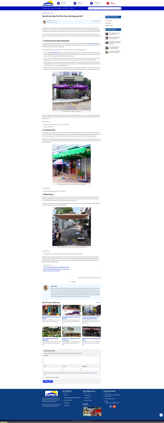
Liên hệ (71, 8)
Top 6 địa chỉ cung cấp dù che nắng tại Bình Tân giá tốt (56, 267)
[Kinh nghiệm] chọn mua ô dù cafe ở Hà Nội (114, 33)
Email (64, 366)
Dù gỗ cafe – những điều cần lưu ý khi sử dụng (114, 52)
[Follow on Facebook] (110, 406)
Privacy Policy (88, 373)
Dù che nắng (50, 13)
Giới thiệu (53, 8)
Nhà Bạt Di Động (109, 25)
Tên (45, 366)
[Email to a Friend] (71, 281)
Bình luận (46, 355)
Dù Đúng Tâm (108, 23)
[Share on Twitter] (70, 281)
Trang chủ (44, 13)
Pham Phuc (52, 20)
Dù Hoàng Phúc (46, 8)
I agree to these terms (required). (52, 377)
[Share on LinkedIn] (74, 281)
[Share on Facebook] (68, 281)
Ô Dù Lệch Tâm (108, 20)
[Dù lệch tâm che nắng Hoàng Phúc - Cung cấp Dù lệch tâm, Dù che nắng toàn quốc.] (48, 3)
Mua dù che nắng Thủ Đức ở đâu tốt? (51, 270)
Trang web (84, 366)
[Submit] (120, 8)
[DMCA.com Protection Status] (4, 422)
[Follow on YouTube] (114, 406)
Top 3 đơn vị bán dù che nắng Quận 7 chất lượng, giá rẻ (56, 269)
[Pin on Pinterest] (73, 281)
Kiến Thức (65, 8)
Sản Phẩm (59, 8)
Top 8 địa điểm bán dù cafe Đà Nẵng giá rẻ (114, 47)
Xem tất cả (98, 302)
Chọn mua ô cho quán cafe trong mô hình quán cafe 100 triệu (115, 43)
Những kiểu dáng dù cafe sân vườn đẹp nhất (114, 38)
